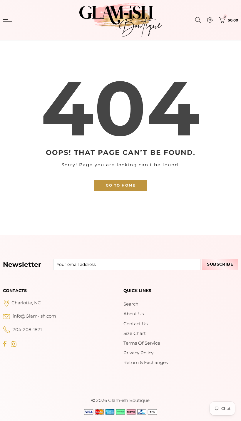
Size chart (134, 333)
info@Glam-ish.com (34, 316)
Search (130, 304)
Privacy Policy (138, 352)
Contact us (135, 323)
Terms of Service (141, 343)
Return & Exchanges (145, 362)
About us (133, 313)
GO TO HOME (120, 185)
